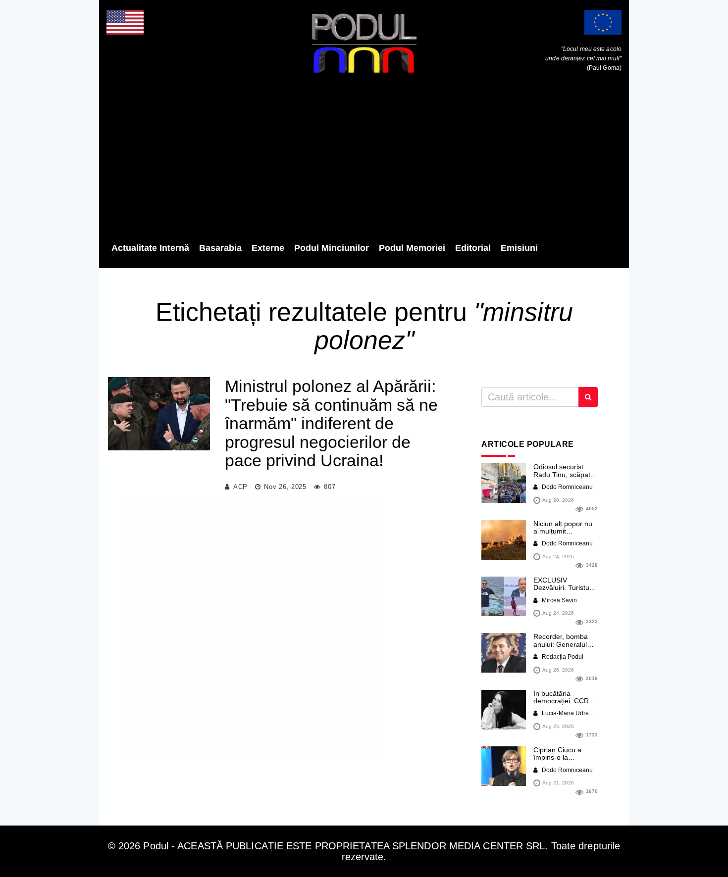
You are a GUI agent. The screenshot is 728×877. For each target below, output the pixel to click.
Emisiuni (519, 248)
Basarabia (220, 248)
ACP (240, 486)
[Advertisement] (364, 161)
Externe (268, 248)
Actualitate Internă (150, 248)
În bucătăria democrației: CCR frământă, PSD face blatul (564, 704)
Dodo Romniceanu (566, 487)
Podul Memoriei (412, 248)
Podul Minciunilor (331, 248)
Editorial (473, 248)
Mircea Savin (558, 600)
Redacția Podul (561, 656)
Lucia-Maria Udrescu (569, 713)
